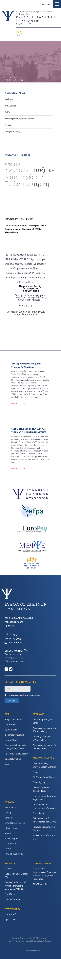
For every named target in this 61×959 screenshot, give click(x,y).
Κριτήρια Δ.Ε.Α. (11, 843)
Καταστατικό (10, 724)
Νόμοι (36, 772)
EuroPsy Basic (11, 807)
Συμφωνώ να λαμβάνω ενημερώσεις (24, 695)
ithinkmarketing (34, 951)
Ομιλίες (7, 112)
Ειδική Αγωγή (39, 782)
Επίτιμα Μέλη (11, 740)
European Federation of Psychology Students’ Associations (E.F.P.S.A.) (15, 885)
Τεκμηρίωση (38, 813)
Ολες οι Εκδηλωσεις (16, 93)
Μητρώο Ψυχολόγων (14, 854)
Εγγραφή (11, 701)
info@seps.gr (15, 642)
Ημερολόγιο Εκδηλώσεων (16, 754)
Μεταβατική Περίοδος (15, 823)
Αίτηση (8, 833)
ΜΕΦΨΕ (8, 869)
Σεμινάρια (8, 125)
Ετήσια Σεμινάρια (11, 106)
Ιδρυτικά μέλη (11, 730)
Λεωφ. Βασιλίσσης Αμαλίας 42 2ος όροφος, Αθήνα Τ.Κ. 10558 (19, 622)
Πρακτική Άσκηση (12, 899)
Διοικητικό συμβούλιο (14, 735)
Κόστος (8, 849)
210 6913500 (15, 634)
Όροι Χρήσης (10, 919)
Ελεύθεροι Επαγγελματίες (44, 777)
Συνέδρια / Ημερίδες (12, 132)
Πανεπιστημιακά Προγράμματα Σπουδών (20, 119)
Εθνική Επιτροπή (12, 828)
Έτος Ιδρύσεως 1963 (24, 24)
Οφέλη (8, 813)
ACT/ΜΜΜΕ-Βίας (41, 884)
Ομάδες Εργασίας (13, 759)
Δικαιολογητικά (11, 838)
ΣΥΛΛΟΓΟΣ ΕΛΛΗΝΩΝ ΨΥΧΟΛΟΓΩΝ (35, 19)
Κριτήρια (8, 818)
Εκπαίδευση (10, 894)
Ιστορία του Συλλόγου (14, 719)
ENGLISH (46, 5)
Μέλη (7, 764)
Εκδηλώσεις (9, 99)
